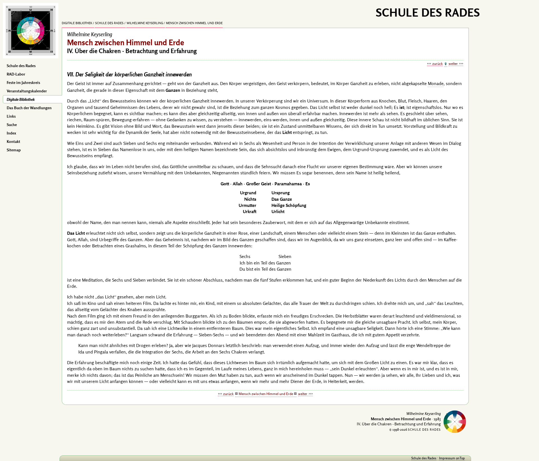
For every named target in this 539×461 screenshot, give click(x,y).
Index (11, 133)
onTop (460, 458)
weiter (453, 63)
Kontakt (13, 141)
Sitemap (14, 150)
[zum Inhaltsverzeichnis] (445, 64)
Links (11, 116)
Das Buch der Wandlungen (29, 108)
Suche (12, 124)
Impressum (447, 458)
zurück (437, 63)
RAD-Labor (16, 74)
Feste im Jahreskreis (23, 82)
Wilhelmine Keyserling (145, 23)
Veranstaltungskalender (27, 91)
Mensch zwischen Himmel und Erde (194, 23)
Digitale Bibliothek (21, 99)
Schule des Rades (21, 65)
